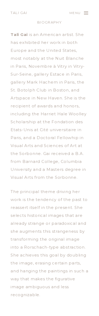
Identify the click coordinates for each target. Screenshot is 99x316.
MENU (75, 13)
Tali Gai (19, 13)
